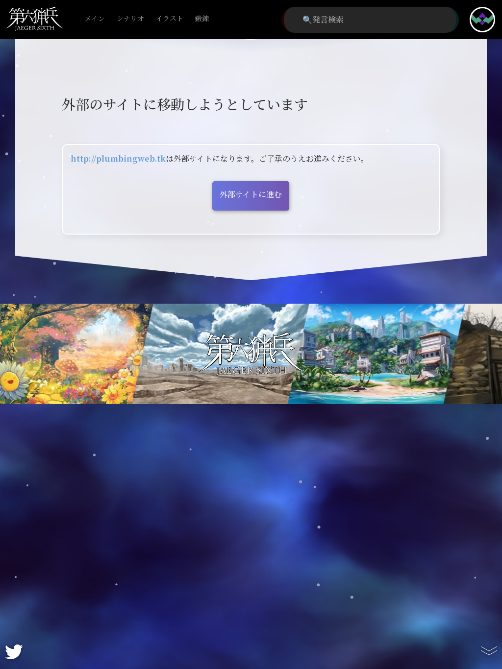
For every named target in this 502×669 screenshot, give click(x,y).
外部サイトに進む (251, 194)
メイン (94, 19)
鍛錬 (202, 19)
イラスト (169, 19)
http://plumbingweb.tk (118, 159)
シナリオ (130, 19)
